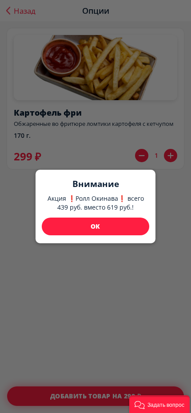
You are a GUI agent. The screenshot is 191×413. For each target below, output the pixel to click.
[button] (159, 404)
